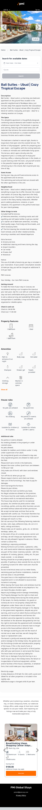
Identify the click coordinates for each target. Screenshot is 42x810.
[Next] (38, 27)
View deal (21, 773)
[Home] (21, 3)
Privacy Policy (21, 795)
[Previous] (3, 27)
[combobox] (18, 10)
